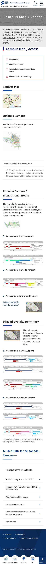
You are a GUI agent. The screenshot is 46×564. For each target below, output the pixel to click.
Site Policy (21, 534)
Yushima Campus (16, 64)
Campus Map (14, 59)
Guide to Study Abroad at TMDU (19, 479)
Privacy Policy (10, 538)
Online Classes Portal (29, 538)
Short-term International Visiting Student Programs (20, 513)
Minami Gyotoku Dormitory (20, 76)
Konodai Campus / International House (22, 70)
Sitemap (8, 534)
